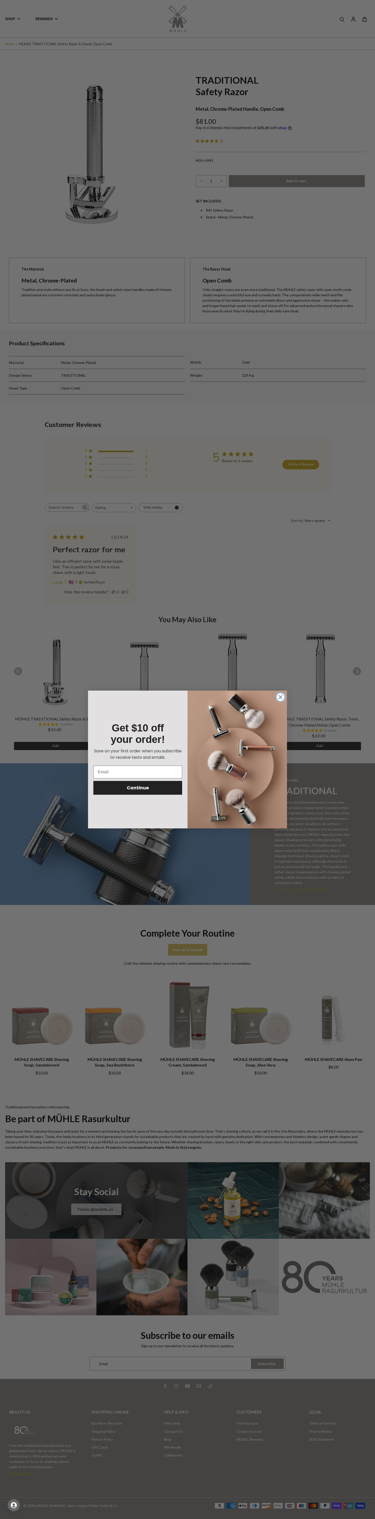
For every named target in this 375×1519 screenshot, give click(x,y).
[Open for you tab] (14, 1505)
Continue (138, 788)
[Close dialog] (280, 697)
